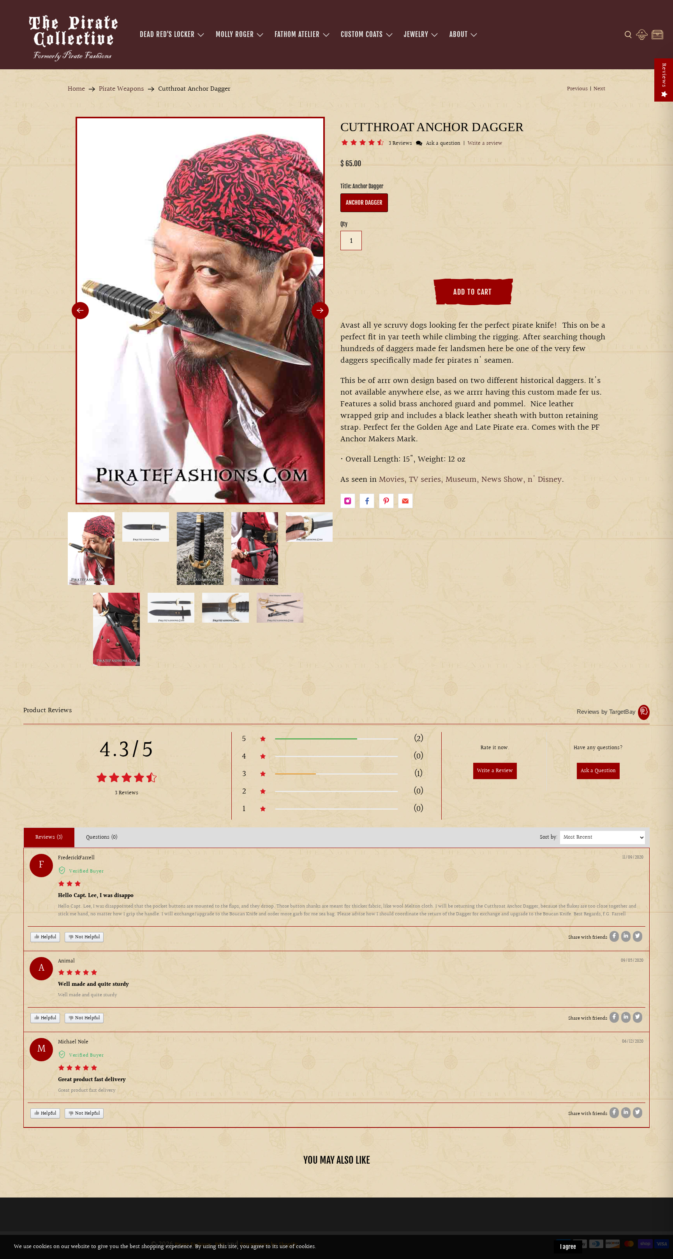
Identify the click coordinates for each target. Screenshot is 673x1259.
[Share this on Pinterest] (386, 500)
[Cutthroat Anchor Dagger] (200, 310)
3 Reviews (401, 143)
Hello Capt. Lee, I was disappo (96, 896)
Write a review (485, 143)
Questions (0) (102, 837)
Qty (343, 224)
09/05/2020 (632, 960)
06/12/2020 (632, 1041)
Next (599, 89)
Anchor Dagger (364, 202)
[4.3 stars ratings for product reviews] (126, 779)
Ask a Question (598, 771)
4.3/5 (126, 750)
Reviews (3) (49, 837)
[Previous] (80, 310)
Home (76, 89)
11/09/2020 (632, 857)
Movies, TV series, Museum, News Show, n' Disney (470, 479)
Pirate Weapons (121, 89)
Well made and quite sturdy (93, 984)
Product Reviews (47, 710)
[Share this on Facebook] (366, 500)
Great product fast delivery (92, 1080)
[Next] (320, 310)
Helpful (48, 937)
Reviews (664, 75)
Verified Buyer (86, 871)
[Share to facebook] (614, 936)
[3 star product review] (69, 885)
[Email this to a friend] (405, 500)
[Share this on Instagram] (347, 500)
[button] (364, 143)
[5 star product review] (77, 973)
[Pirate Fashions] (72, 37)
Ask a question (443, 143)
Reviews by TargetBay (606, 711)
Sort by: (549, 837)
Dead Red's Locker (167, 34)
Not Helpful (87, 937)
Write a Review (495, 771)
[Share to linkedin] (626, 936)
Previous (577, 89)
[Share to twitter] (637, 936)
